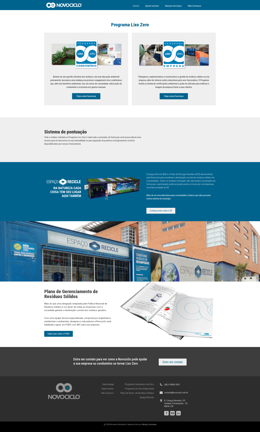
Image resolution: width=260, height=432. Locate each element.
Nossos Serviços (173, 6)
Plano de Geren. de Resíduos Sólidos (137, 393)
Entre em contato (172, 362)
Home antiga (108, 384)
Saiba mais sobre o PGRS (59, 333)
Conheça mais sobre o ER (161, 210)
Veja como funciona (86, 96)
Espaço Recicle (147, 397)
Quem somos (152, 6)
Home (136, 6)
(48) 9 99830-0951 (172, 384)
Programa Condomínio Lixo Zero (139, 384)
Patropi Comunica (149, 424)
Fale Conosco (194, 6)
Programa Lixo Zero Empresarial (139, 388)
